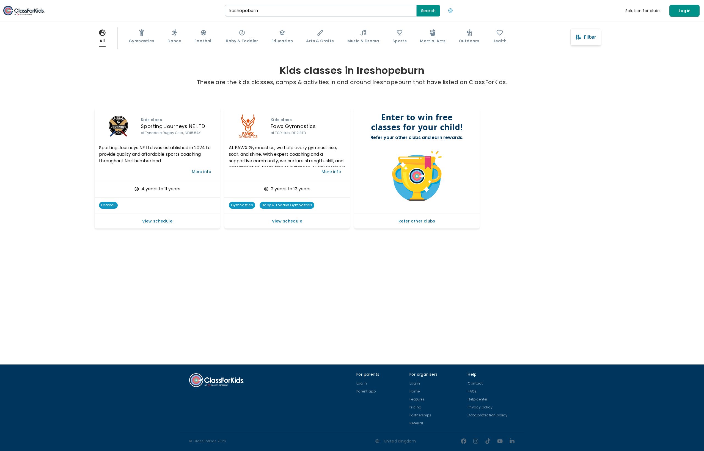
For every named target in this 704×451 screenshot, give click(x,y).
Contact (475, 383)
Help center (477, 399)
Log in (685, 10)
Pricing (415, 407)
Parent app (366, 391)
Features (417, 399)
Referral (416, 423)
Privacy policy (480, 407)
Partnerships (420, 415)
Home (414, 391)
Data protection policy (487, 415)
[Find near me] (450, 11)
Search (428, 10)
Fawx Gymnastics (293, 126)
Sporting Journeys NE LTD (173, 126)
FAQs (472, 391)
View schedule (157, 221)
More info (201, 171)
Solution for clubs (643, 10)
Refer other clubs (416, 221)
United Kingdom (400, 441)
